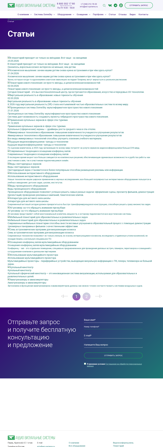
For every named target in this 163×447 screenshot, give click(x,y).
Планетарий (118, 446)
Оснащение (82, 14)
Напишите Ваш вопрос (96, 345)
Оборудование (64, 14)
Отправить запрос (139, 5)
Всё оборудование (77, 446)
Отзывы (123, 14)
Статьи (112, 14)
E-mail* (87, 336)
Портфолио (98, 14)
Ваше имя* (90, 320)
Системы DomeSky (43, 14)
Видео (133, 14)
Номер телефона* (91, 327)
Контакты (143, 14)
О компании (23, 14)
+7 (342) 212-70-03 (89, 4)
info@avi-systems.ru (89, 7)
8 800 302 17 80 (66, 3)
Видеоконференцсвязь (123, 443)
